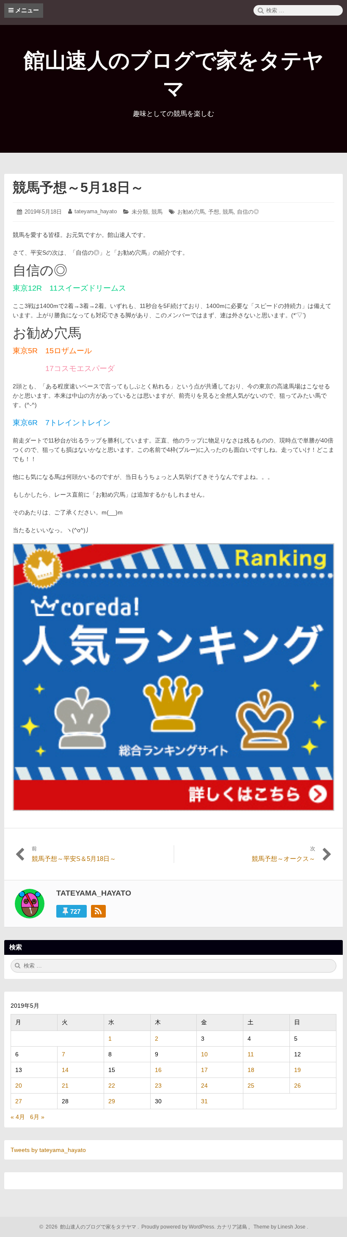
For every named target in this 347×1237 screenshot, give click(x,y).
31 (204, 1101)
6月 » (37, 1116)
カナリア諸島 (232, 1227)
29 (111, 1101)
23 (158, 1085)
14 (65, 1070)
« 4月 (18, 1116)
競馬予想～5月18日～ (78, 187)
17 (204, 1070)
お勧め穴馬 (191, 212)
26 (297, 1085)
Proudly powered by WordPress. (178, 1227)
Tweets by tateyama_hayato (48, 1149)
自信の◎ (248, 212)
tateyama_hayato (95, 211)
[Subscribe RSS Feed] (98, 911)
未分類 (140, 212)
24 (204, 1085)
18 (251, 1070)
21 (65, 1085)
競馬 (156, 212)
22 (111, 1085)
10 (204, 1054)
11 (251, 1054)
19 (297, 1070)
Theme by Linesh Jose (280, 1227)
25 (251, 1085)
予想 (213, 212)
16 (158, 1070)
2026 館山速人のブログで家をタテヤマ (89, 1227)
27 (18, 1101)
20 (18, 1085)
